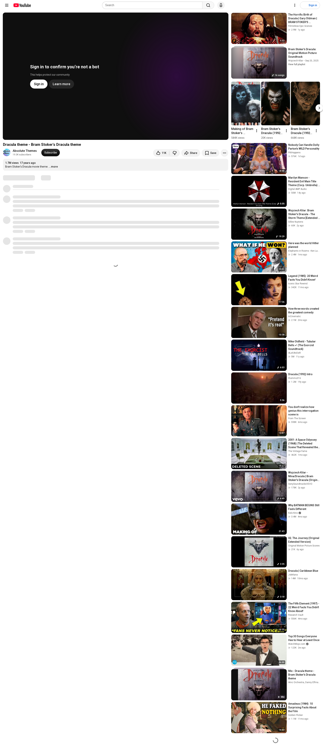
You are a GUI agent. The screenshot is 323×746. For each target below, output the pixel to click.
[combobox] (153, 5)
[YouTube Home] (21, 5)
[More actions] (224, 153)
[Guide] (6, 5)
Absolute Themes (25, 151)
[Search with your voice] (221, 5)
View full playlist (296, 64)
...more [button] (53, 166)
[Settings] (295, 5)
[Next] (319, 108)
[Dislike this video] (174, 153)
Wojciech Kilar (295, 60)
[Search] (208, 5)
